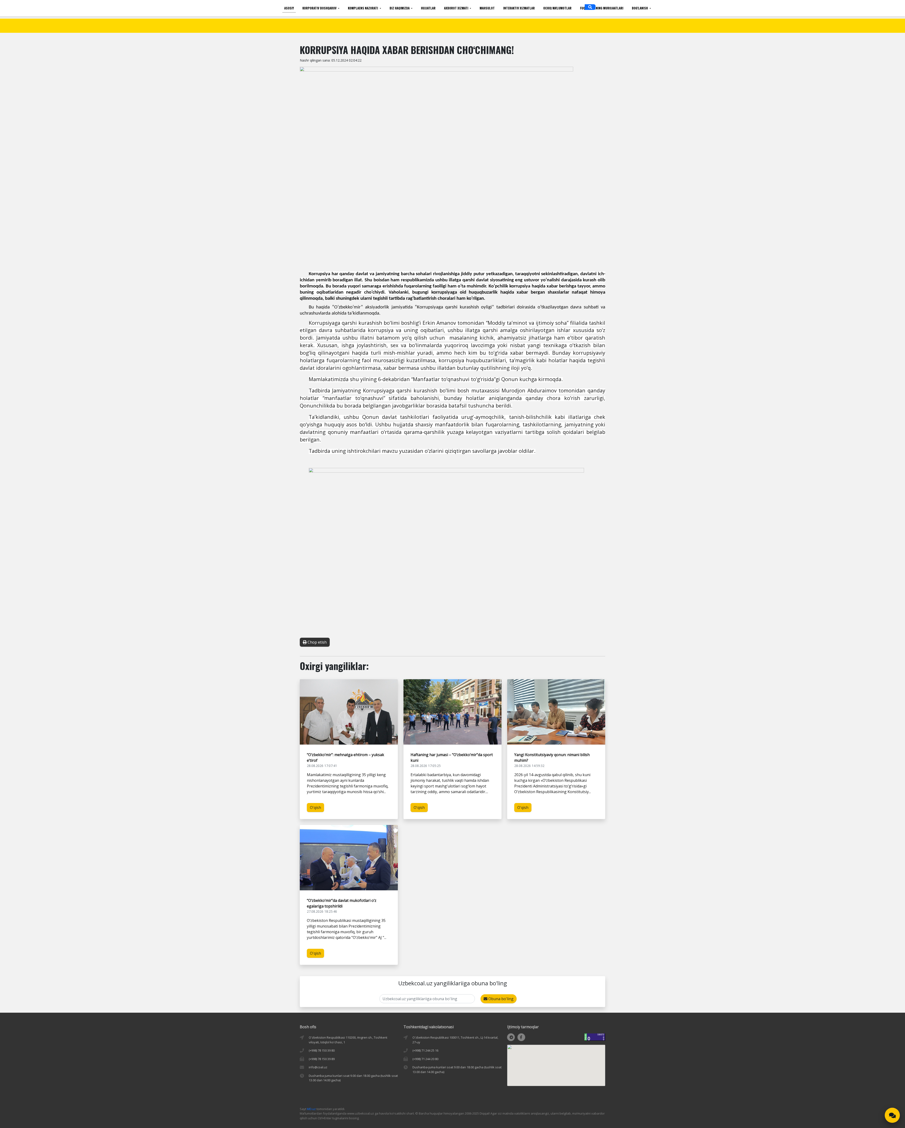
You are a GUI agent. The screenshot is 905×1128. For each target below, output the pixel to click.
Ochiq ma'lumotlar (557, 8)
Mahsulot (487, 8)
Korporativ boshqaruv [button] (319, 8)
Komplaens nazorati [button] (363, 8)
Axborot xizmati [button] (456, 8)
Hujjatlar (428, 8)
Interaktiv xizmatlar (519, 8)
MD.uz (311, 1109)
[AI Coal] (892, 1115)
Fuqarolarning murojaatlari (601, 8)
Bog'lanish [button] (640, 8)
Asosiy (289, 8)
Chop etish (317, 642)
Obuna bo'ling (500, 998)
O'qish (315, 807)
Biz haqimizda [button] (400, 8)
